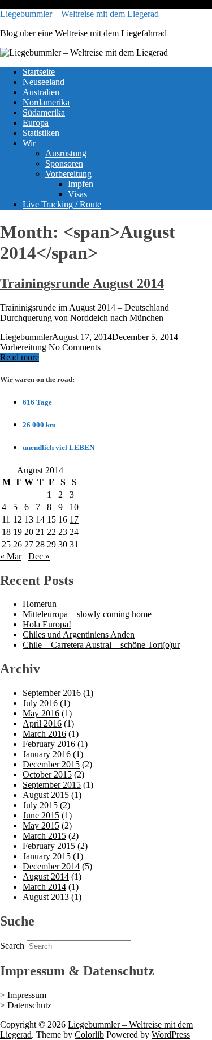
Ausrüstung (65, 153)
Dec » (39, 556)
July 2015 (40, 805)
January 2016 (47, 754)
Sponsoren (64, 163)
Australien (41, 92)
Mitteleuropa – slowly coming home (87, 614)
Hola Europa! (47, 624)
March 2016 (44, 733)
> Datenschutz (25, 1005)
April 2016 (42, 723)
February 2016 (49, 744)
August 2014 (46, 876)
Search (12, 945)
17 (74, 519)
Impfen (80, 184)
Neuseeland (43, 82)
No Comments (75, 347)
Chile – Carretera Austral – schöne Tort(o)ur (101, 645)
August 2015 (46, 795)
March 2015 (44, 836)
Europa (36, 123)
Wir (29, 143)
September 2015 (52, 784)
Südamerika (44, 112)
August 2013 (46, 897)
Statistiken (41, 133)
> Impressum (23, 995)
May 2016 (41, 713)
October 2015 (47, 774)
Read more (19, 357)
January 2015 (47, 856)
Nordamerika (46, 102)
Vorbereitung (68, 174)
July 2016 (40, 703)
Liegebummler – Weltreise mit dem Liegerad (79, 14)
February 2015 (49, 846)
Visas (77, 194)
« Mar (10, 556)
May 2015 (41, 825)
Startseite (39, 72)
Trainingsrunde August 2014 (82, 283)
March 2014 (44, 887)
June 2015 (41, 815)
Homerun (40, 604)
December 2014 (51, 866)
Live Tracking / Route (62, 204)
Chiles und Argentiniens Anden (79, 634)
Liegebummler (26, 337)
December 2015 (51, 764)
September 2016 (52, 693)
